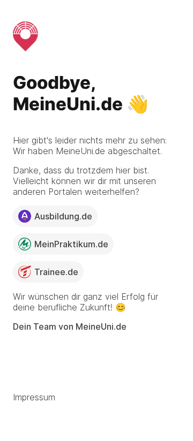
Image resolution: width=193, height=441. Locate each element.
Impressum (34, 397)
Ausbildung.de (63, 216)
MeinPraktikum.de (71, 244)
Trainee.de (56, 272)
